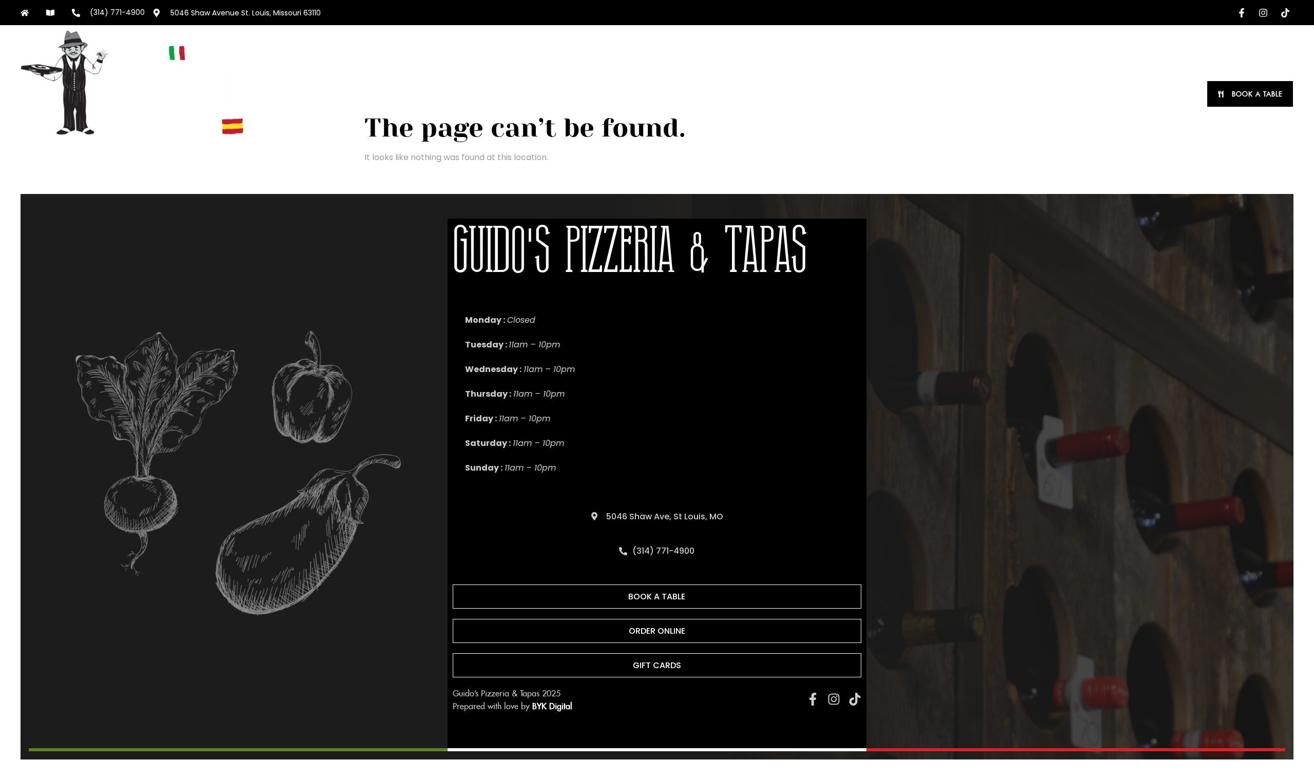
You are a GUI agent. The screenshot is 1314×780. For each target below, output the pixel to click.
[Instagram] (833, 699)
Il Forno (1075, 94)
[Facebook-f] (812, 699)
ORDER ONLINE (805, 94)
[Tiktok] (854, 699)
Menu (872, 94)
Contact (1130, 94)
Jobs (1177, 94)
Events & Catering (1004, 94)
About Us (932, 94)
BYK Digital (552, 706)
